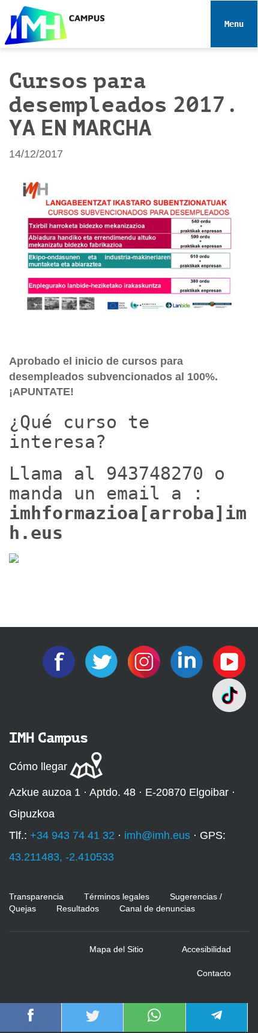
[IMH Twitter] (103, 661)
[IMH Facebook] (60, 661)
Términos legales (116, 896)
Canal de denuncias (157, 908)
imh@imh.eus (157, 835)
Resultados (77, 908)
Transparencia (36, 896)
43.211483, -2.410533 (61, 857)
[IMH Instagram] (145, 661)
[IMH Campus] (52, 22)
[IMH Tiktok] (229, 695)
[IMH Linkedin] (188, 661)
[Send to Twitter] (92, 1023)
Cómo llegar (38, 767)
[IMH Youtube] (229, 661)
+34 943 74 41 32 (72, 835)
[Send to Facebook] (31, 1023)
